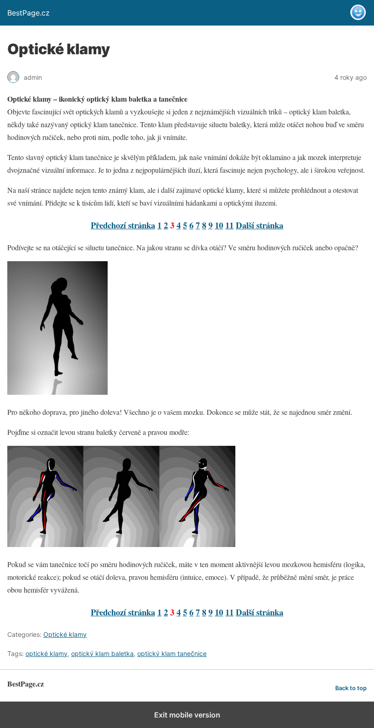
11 (229, 225)
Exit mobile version (187, 714)
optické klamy (47, 653)
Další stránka (259, 225)
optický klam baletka (102, 653)
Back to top (351, 688)
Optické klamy (65, 634)
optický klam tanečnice (172, 653)
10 (219, 225)
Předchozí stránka (123, 225)
